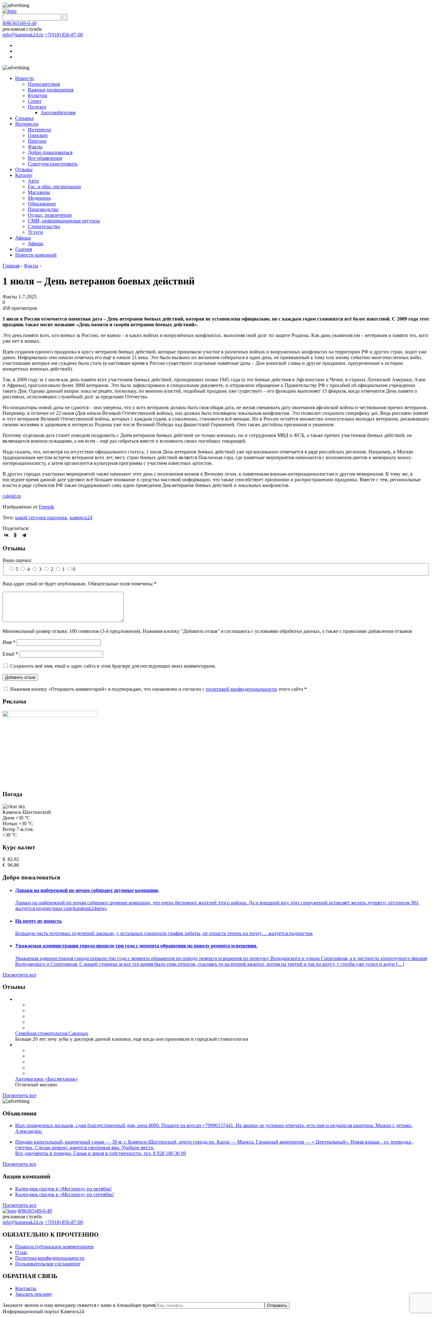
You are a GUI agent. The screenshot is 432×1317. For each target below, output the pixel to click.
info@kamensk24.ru (23, 34)
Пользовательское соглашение (47, 1263)
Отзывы (24, 169)
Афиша (23, 237)
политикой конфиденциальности (241, 689)
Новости (24, 78)
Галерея (23, 249)
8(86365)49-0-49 (20, 23)
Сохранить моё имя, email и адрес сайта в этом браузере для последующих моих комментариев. (113, 666)
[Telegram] (24, 535)
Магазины (39, 192)
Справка (24, 118)
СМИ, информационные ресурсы (64, 220)
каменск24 (81, 517)
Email (10, 654)
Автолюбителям (58, 112)
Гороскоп (38, 135)
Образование (42, 203)
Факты (35, 146)
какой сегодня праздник (41, 517)
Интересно (27, 124)
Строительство (44, 226)
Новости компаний (36, 255)
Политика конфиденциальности (49, 1258)
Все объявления (45, 158)
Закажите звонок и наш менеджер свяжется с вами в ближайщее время (79, 1305)
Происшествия (44, 84)
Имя (9, 642)
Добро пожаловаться (50, 152)
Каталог (24, 175)
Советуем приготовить (52, 163)
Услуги (35, 232)
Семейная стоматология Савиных (51, 1033)
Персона (37, 141)
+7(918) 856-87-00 (64, 34)
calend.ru (12, 496)
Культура (37, 95)
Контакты (25, 1288)
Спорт (34, 101)
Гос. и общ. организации (54, 186)
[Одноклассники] (15, 535)
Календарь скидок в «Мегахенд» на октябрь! (63, 1188)
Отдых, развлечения (49, 215)
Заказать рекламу (33, 1294)
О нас (21, 1252)
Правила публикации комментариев (54, 1246)
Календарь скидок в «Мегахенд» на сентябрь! (64, 1194)
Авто (33, 181)
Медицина (39, 198)
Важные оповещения (50, 89)
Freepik (46, 506)
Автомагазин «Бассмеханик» (46, 1079)
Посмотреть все (19, 974)
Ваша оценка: (17, 560)
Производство (43, 209)
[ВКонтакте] (6, 535)
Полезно (37, 106)
